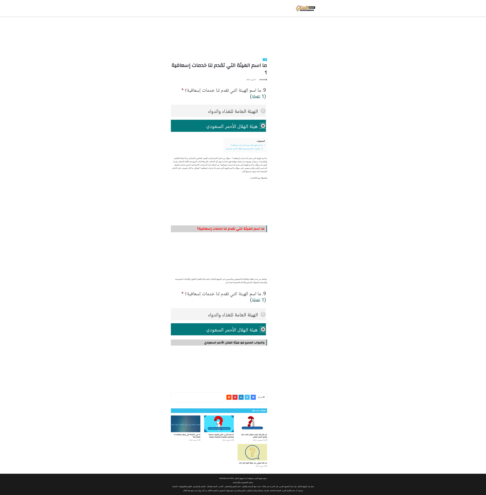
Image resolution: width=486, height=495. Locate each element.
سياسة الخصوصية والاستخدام (243, 482)
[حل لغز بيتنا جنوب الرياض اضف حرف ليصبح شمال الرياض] (252, 423)
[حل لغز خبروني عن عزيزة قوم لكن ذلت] (252, 452)
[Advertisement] (243, 36)
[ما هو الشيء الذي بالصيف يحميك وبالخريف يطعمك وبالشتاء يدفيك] (219, 423)
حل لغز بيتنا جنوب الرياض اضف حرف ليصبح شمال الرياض (254, 436)
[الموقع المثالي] (305, 8)
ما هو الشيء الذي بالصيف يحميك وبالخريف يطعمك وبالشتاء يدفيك (221, 436)
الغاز (264, 60)
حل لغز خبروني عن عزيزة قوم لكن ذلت (253, 463)
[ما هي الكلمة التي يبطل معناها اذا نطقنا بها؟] (185, 423)
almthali (262, 80)
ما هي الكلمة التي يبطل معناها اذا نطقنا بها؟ (187, 436)
